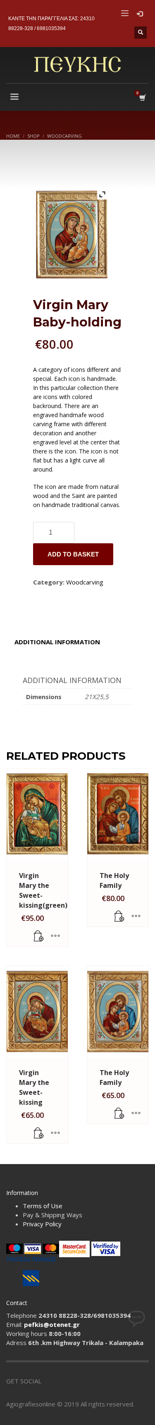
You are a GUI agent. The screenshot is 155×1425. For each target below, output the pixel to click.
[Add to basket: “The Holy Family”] (119, 916)
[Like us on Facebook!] (47, 1381)
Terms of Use (42, 1206)
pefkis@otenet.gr (52, 1324)
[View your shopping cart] (142, 97)
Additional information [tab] (57, 642)
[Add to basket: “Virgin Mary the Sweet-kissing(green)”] (39, 936)
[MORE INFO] (55, 936)
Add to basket (73, 554)
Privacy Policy (42, 1224)
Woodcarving (84, 582)
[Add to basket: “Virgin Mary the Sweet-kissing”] (39, 1133)
